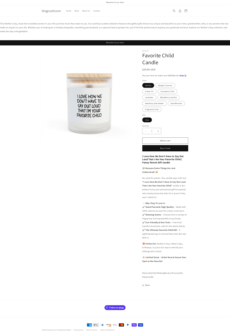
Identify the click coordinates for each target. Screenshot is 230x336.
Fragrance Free (152, 109)
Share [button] (147, 285)
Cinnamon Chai (167, 91)
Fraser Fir (149, 91)
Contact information (107, 330)
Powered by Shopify (64, 330)
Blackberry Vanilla (168, 97)
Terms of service (91, 330)
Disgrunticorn (52, 330)
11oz (147, 120)
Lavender (149, 97)
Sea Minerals (176, 103)
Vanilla (148, 85)
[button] (174, 11)
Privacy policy (79, 330)
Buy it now (165, 148)
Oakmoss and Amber (154, 103)
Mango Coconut (165, 85)
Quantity (145, 126)
